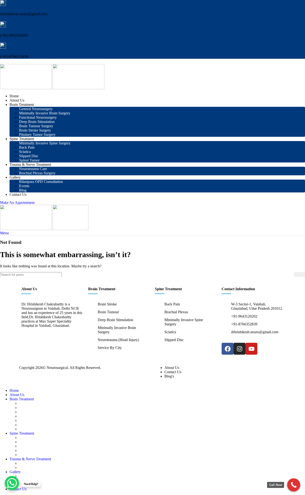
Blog (22, 190)
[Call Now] (293, 484)
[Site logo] (26, 88)
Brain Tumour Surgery (36, 126)
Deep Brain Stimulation (37, 122)
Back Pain (27, 147)
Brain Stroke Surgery (35, 130)
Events (24, 186)
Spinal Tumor (29, 160)
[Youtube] (251, 349)
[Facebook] (228, 349)
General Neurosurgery (36, 109)
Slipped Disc (28, 156)
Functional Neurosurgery (38, 117)
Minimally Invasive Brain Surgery (44, 113)
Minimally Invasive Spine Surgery (45, 143)
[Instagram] (239, 349)
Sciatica (25, 152)
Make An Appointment (17, 203)
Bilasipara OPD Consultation (41, 182)
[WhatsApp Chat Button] (12, 483)
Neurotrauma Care (33, 169)
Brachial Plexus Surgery (37, 173)
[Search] (299, 274)
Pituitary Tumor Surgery (37, 134)
